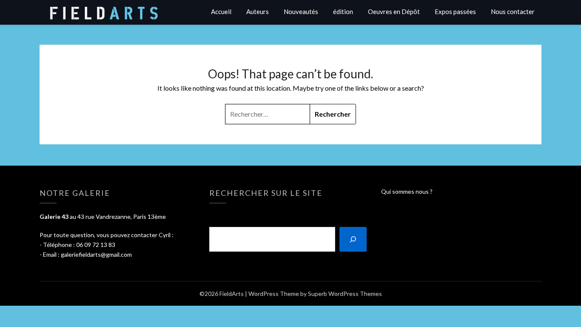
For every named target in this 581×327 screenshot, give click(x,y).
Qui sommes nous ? (407, 191)
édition (343, 11)
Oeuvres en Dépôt (394, 11)
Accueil (221, 11)
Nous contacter (513, 11)
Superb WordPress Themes (345, 293)
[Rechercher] (353, 239)
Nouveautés (301, 11)
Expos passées (455, 11)
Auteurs (257, 11)
